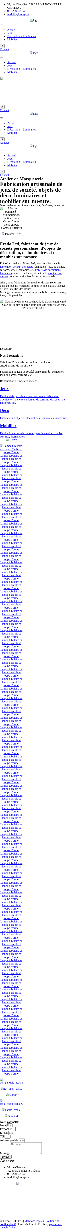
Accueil (11, 29)
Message (5, 1153)
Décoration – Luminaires (21, 36)
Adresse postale (9, 1140)
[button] (4, 49)
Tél (2, 1136)
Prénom (5, 1128)
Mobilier (12, 39)
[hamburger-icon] (1, 24)
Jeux (10, 33)
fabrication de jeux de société (16, 266)
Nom (3, 1125)
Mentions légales (34, 1220)
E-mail (4, 1132)
